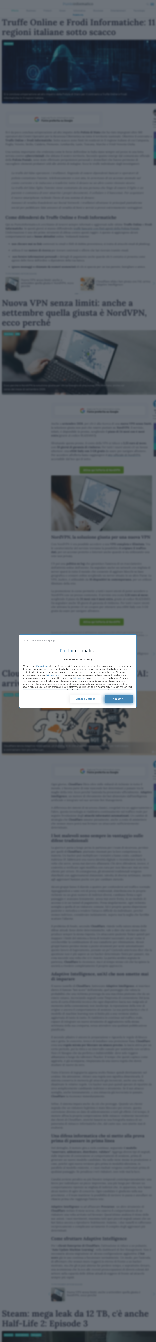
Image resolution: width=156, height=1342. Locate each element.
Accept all (119, 699)
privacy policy (118, 690)
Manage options (85, 699)
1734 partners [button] (41, 666)
